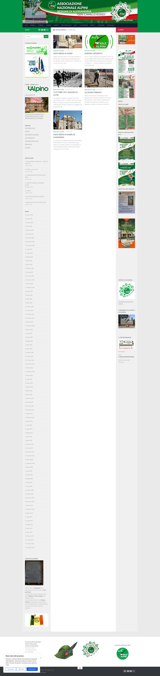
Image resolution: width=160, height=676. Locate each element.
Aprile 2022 (29, 391)
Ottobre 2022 (29, 368)
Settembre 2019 (30, 509)
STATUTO (27, 131)
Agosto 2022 (29, 375)
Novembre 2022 (30, 364)
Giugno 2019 (29, 521)
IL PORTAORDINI (84, 25)
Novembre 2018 (30, 547)
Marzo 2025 (29, 264)
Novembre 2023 (30, 318)
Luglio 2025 (29, 249)
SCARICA (40, 25)
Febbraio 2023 (30, 352)
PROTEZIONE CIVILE (66, 25)
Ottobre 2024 (29, 283)
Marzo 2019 (29, 532)
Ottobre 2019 (29, 505)
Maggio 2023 (29, 341)
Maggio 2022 (29, 387)
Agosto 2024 (29, 291)
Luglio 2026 (29, 218)
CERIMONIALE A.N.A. (30, 128)
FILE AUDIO (27, 147)
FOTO (26, 25)
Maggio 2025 (29, 257)
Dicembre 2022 (30, 360)
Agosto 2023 (29, 329)
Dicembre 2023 (30, 314)
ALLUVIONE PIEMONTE (93, 92)
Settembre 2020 (30, 463)
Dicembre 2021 (30, 406)
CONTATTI (56, 25)
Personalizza (11, 669)
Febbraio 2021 (30, 444)
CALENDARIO (101, 25)
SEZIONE (32, 25)
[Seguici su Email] (45, 30)
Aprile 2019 (29, 528)
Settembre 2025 (30, 245)
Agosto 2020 (29, 467)
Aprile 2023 (29, 345)
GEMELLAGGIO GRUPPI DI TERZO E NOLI (36, 202)
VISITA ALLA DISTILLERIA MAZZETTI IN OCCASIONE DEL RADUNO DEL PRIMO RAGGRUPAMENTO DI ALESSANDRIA (34, 116)
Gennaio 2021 (29, 448)
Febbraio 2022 (30, 398)
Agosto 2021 (29, 421)
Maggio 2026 (29, 222)
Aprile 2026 (29, 226)
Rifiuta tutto (21, 669)
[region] (21, 663)
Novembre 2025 (30, 241)
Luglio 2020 (29, 471)
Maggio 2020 (29, 478)
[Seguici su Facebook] (39, 30)
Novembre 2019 (30, 501)
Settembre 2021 (30, 417)
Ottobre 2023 (29, 322)
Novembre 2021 (30, 410)
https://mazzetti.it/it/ (30, 95)
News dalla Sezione (58, 50)
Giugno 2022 (29, 383)
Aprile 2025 (29, 261)
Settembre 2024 (30, 287)
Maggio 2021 (29, 433)
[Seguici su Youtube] (42, 30)
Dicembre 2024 (30, 276)
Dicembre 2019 (30, 498)
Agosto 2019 (29, 513)
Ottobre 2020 (29, 459)
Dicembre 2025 (30, 238)
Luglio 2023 (29, 333)
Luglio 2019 (29, 517)
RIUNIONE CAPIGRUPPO (93, 53)
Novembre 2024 (30, 280)
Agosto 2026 (29, 215)
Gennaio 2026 (29, 234)
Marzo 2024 (29, 303)
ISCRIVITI (48, 25)
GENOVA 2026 (110, 25)
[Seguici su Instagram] (47, 30)
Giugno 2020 (29, 475)
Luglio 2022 (29, 379)
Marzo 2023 (29, 348)
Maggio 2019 (29, 524)
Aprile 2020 (29, 482)
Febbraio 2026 (30, 230)
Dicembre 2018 (30, 543)
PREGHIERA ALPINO (30, 138)
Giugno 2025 (29, 253)
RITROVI (92, 25)
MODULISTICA (28, 144)
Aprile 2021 (29, 436)
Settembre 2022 (30, 371)
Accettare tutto (32, 669)
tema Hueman (43, 672)
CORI (75, 25)
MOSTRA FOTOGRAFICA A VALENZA (35, 196)
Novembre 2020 (30, 456)
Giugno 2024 (29, 295)
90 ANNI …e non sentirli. (32, 169)
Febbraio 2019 (30, 536)
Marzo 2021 (29, 440)
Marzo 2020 (29, 486)
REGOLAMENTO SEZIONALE (32, 134)
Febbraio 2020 (30, 490)
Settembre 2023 (30, 326)
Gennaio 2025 (29, 272)
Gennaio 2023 (29, 356)
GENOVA (28, 191)
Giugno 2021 (29, 429)
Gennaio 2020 (29, 494)
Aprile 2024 (29, 299)
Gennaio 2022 (29, 402)
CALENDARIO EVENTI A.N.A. (32, 141)
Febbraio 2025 (30, 268)
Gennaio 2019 (29, 540)
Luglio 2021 (29, 425)
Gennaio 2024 (29, 310)
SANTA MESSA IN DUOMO (63, 53)
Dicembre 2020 (30, 452)
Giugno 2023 (29, 337)
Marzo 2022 (29, 394)
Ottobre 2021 (29, 413)
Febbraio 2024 (30, 306)
